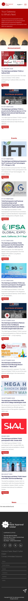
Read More (5, 85)
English (19, 4)
